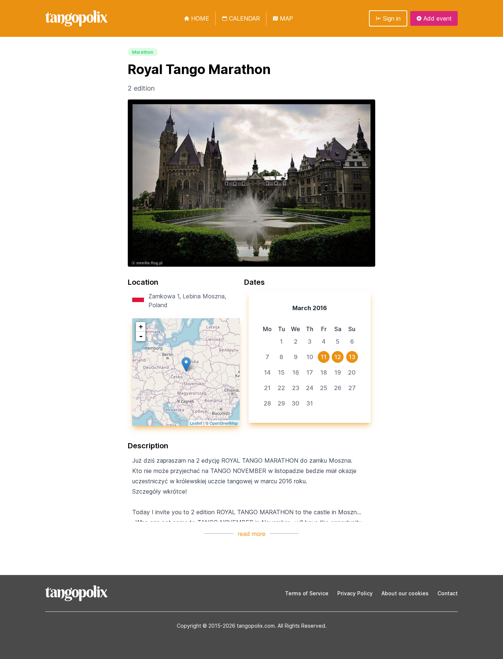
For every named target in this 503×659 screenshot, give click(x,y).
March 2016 (309, 308)
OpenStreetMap (224, 423)
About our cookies (405, 593)
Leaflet (196, 423)
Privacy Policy (355, 593)
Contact (447, 593)
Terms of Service (306, 593)
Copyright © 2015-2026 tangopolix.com (226, 626)
